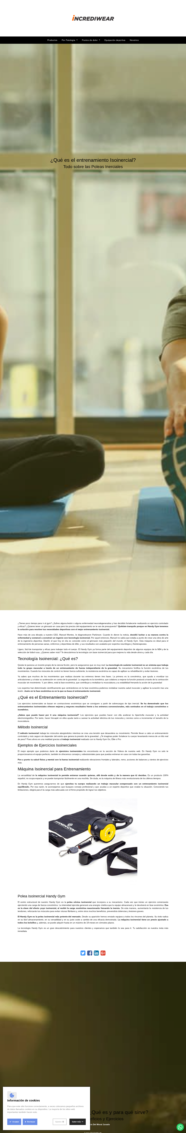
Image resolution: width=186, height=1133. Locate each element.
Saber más (76, 1122)
